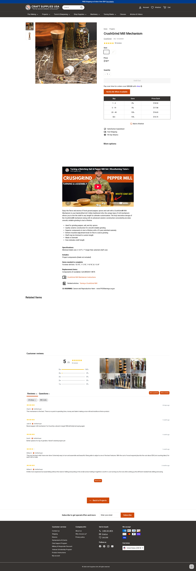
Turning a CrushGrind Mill (88, 283)
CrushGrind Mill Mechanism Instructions (81, 277)
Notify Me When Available (116, 92)
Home (105, 29)
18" (113, 52)
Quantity (107, 70)
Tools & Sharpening (61, 14)
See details (110, 1)
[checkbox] (43, 400)
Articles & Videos (136, 14)
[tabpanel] (98, 441)
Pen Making (32, 14)
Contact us (56, 531)
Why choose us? (81, 534)
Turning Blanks (109, 14)
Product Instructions (59, 552)
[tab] (44, 393)
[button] (73, 369)
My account (56, 556)
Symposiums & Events (59, 540)
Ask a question (154, 392)
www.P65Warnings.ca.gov (105, 289)
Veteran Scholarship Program (62, 549)
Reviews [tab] (32, 393)
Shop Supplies (79, 14)
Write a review (165, 392)
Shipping (55, 534)
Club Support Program (59, 543)
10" (106, 52)
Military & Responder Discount (62, 546)
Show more (98, 480)
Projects (45, 14)
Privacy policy (80, 537)
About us (79, 531)
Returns (54, 537)
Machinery (94, 14)
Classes (123, 14)
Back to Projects (99, 500)
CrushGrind (107, 39)
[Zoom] (66, 53)
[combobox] (73, 7)
